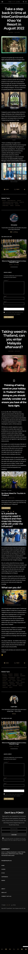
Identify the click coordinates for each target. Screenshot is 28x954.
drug (18, 677)
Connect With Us (6, 896)
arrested (5, 674)
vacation (18, 205)
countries (23, 675)
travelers (5, 687)
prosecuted (19, 683)
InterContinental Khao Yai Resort (10, 202)
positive (23, 682)
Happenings (4, 490)
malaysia (20, 680)
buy (21, 674)
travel (12, 205)
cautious (17, 675)
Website (5, 307)
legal (14, 680)
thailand (15, 685)
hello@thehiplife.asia (6, 860)
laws (10, 680)
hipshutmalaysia (11, 200)
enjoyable (5, 679)
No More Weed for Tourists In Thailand (13, 494)
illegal (4, 680)
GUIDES (3, 869)
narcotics (5, 682)
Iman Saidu (3, 497)
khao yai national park (8, 203)
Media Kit (4, 892)
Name (5, 296)
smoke (9, 685)
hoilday (23, 679)
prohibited (12, 683)
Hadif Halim (10, 351)
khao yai (22, 202)
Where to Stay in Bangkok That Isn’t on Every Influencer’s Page (14, 261)
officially (12, 682)
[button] (25, 1)
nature (17, 203)
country (5, 677)
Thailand (9, 490)
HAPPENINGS (4, 876)
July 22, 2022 (17, 32)
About (3, 888)
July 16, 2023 (17, 351)
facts (18, 679)
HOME (2, 865)
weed (11, 687)
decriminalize (12, 677)
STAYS (3, 873)
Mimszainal (10, 32)
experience (12, 679)
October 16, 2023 (11, 497)
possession (5, 683)
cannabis (5, 675)
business (17, 674)
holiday (19, 200)
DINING (3, 880)
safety (4, 685)
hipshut (4, 200)
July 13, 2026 (16, 264)
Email (5, 301)
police (17, 682)
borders (11, 674)
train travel (5, 205)
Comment (6, 280)
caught (11, 675)
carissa (10, 264)
